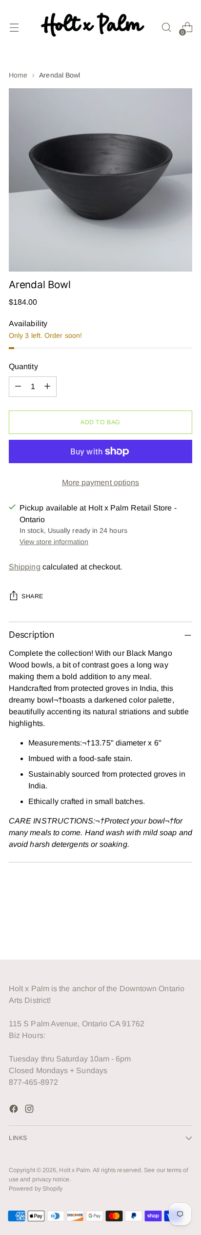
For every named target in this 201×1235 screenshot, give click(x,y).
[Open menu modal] (14, 28)
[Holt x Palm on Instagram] (30, 1110)
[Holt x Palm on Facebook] (14, 1110)
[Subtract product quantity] (18, 386)
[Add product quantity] (47, 386)
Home (18, 75)
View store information (54, 542)
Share (32, 596)
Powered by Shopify (35, 1188)
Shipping (24, 567)
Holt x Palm (74, 1170)
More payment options (101, 482)
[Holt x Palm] (95, 27)
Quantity (23, 366)
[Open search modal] (166, 28)
